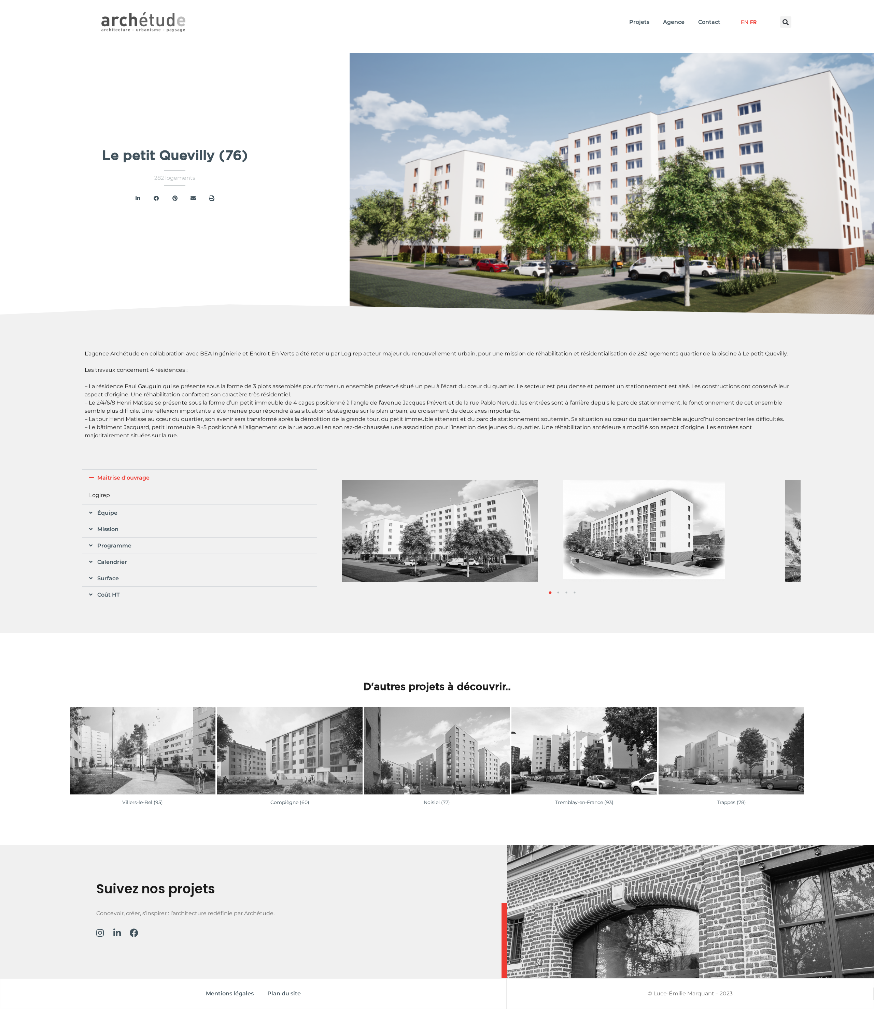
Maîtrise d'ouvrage (123, 477)
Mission (107, 529)
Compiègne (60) (289, 802)
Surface (108, 578)
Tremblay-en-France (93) (584, 802)
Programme (114, 545)
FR (753, 22)
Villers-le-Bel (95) (142, 802)
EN (744, 22)
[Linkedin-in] (117, 932)
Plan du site (284, 993)
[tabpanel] (673, 531)
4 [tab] (574, 592)
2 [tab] (558, 592)
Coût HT (108, 594)
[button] (785, 22)
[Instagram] (100, 932)
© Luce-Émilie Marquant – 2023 (690, 993)
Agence (674, 22)
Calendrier (112, 562)
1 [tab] (550, 592)
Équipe (107, 513)
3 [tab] (566, 592)
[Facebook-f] (134, 932)
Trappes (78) (731, 802)
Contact (709, 22)
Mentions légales (230, 993)
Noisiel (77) (437, 802)
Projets (639, 22)
